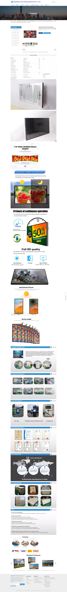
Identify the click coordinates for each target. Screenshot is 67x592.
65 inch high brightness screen (15, 40)
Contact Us (46, 4)
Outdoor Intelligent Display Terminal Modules (39, 582)
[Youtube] (15, 585)
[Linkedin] (12, 585)
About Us (17, 4)
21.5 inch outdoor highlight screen (16, 29)
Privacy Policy (28, 583)
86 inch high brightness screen (15, 43)
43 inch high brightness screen (15, 35)
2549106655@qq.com (47, 585)
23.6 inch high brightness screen (16, 30)
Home (13, 4)
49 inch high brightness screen (15, 37)
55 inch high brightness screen (15, 38)
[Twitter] (13, 585)
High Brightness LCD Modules (38, 577)
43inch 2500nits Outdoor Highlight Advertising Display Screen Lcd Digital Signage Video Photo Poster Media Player (19, 570)
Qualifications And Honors (35, 4)
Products (22, 4)
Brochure (27, 4)
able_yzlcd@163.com (47, 584)
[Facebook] (11, 585)
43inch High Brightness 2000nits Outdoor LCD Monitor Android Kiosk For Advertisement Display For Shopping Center (48, 570)
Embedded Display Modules (37, 581)
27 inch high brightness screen (15, 32)
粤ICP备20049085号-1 (48, 590)
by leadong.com (43, 590)
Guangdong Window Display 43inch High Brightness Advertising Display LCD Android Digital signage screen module (33, 570)
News (42, 4)
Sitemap (38, 590)
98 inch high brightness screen (15, 45)
